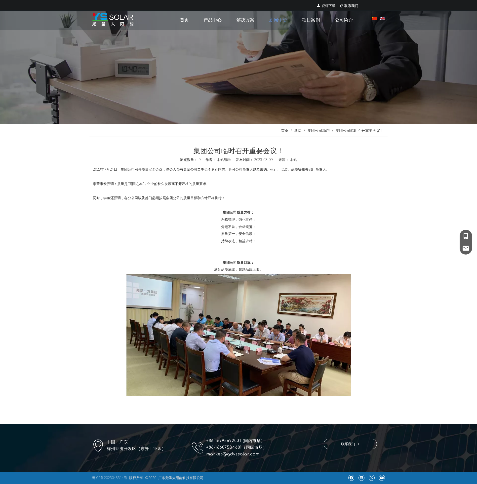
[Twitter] (371, 478)
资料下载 (327, 5)
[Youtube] (382, 478)
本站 (293, 159)
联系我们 (350, 5)
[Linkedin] (361, 478)
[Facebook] (351, 478)
